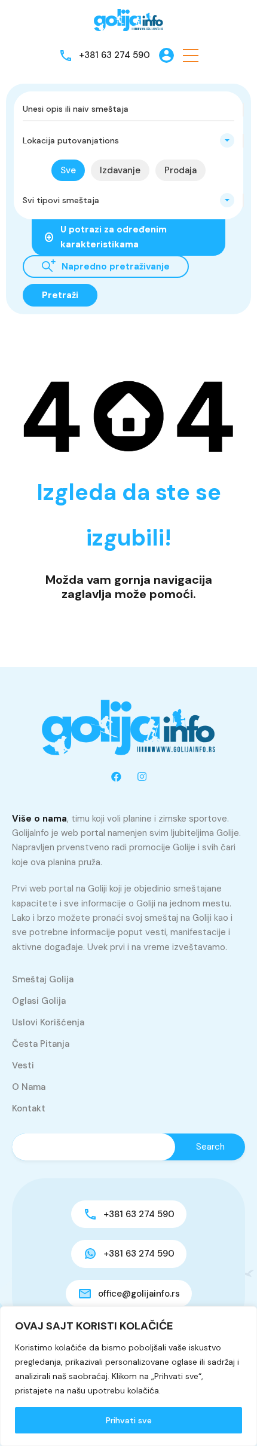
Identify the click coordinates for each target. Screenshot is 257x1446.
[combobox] (128, 140)
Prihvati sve (129, 1420)
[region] (128, 1376)
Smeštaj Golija (43, 979)
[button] (190, 55)
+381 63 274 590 (114, 55)
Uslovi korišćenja (48, 1022)
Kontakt (28, 1108)
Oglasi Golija (39, 1001)
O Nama (28, 1087)
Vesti (23, 1065)
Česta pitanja (40, 1044)
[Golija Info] (128, 20)
